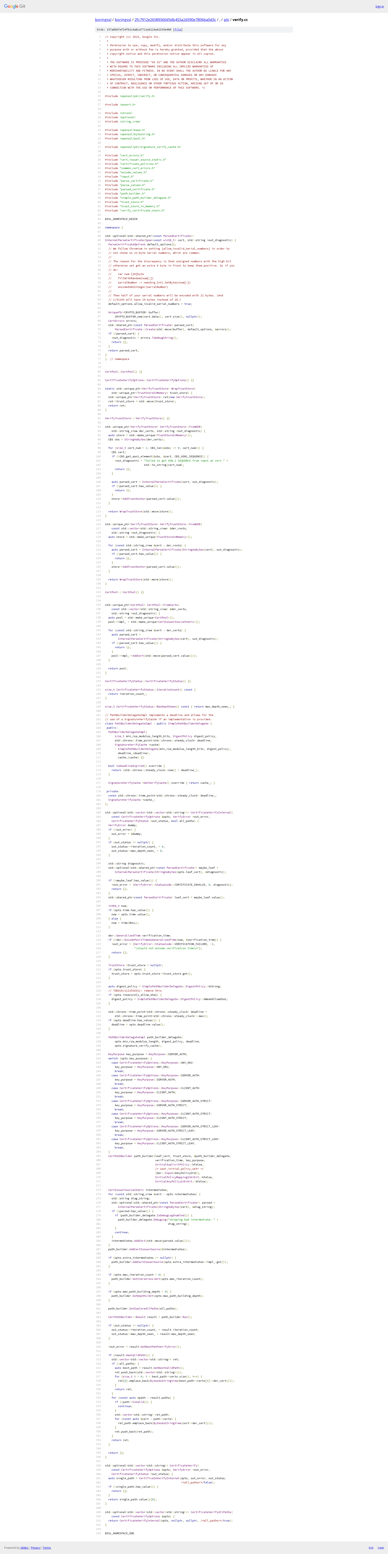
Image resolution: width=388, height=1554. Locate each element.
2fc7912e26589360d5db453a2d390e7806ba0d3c (175, 19)
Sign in (379, 6)
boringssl (103, 19)
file (178, 29)
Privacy (35, 1548)
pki (226, 19)
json (380, 1547)
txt (371, 1547)
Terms (46, 1548)
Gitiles (24, 1548)
